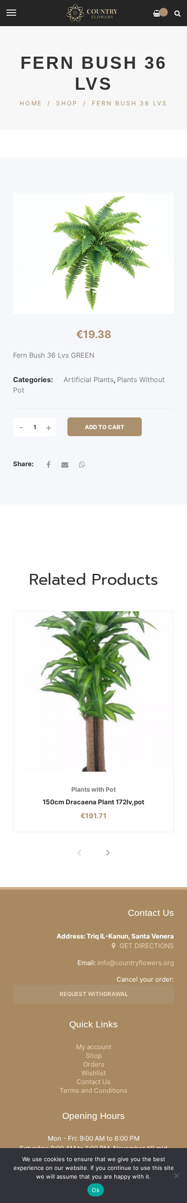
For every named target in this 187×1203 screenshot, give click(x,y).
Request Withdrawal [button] (94, 993)
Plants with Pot (93, 789)
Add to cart (104, 427)
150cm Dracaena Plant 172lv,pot (93, 802)
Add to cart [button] (65, 772)
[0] (156, 13)
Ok (96, 1189)
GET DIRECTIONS (146, 946)
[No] (176, 1175)
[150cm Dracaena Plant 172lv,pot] (93, 691)
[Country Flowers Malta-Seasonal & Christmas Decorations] (93, 13)
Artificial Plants (88, 379)
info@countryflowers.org (135, 963)
